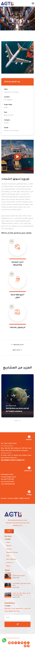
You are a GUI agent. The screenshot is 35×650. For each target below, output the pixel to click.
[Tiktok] (25, 642)
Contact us (9, 562)
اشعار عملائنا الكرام (19, 575)
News (8, 556)
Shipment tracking (12, 552)
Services (8, 549)
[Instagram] (19, 642)
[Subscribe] (17, 624)
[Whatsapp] (28, 642)
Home (8, 542)
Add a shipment (11, 559)
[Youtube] (9, 642)
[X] (15, 642)
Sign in (8, 566)
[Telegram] (25, 646)
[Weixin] (22, 642)
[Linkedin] (28, 646)
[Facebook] (12, 642)
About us (9, 545)
